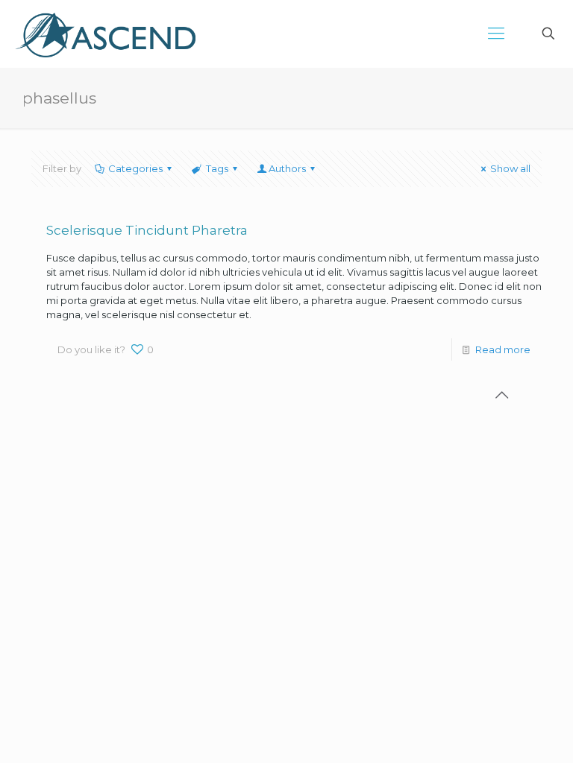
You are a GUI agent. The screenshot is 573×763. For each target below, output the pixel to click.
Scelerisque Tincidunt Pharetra (147, 230)
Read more (502, 349)
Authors (287, 168)
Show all (510, 168)
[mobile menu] (496, 33)
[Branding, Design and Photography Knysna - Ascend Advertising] (105, 33)
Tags (217, 168)
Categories (135, 168)
